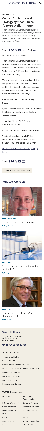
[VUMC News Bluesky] (24, 345)
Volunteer (27, 417)
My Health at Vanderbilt (11, 372)
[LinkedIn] (21, 345)
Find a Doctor (7, 396)
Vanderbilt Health (8, 361)
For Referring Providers (11, 380)
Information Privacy (9, 421)
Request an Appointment (11, 384)
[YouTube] (10, 345)
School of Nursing (9, 407)
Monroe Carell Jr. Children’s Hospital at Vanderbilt (20, 368)
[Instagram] (14, 345)
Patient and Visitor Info (11, 403)
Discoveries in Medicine (11, 376)
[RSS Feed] (3, 345)
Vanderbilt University (31, 407)
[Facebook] (7, 345)
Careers (5, 425)
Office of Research (30, 410)
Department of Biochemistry (17, 170)
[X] (17, 345)
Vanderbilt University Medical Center (16, 364)
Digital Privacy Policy (31, 421)
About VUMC (28, 425)
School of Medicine (30, 403)
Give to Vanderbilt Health (11, 357)
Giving (4, 417)
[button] (3, 3)
